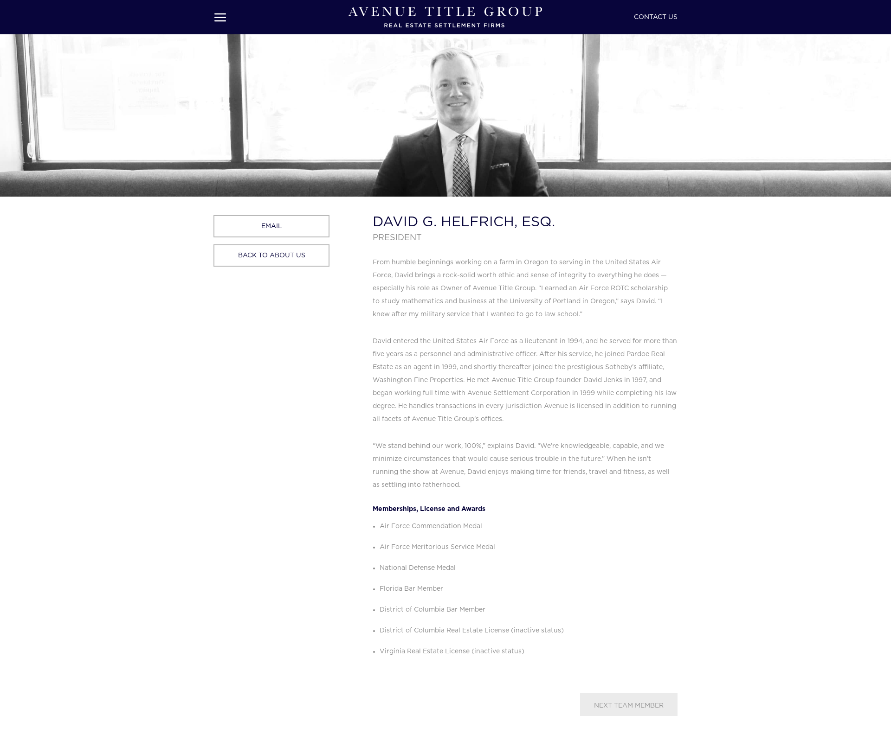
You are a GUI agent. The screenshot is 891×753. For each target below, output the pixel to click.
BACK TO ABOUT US (271, 255)
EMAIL (271, 226)
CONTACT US (656, 17)
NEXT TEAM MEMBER (629, 705)
